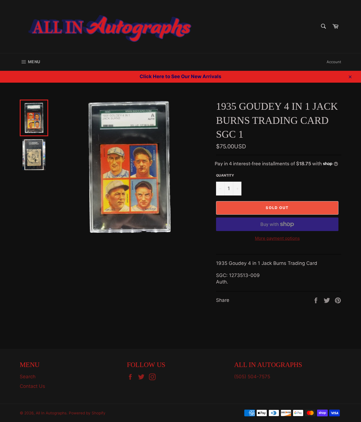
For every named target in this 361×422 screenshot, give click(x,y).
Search (28, 376)
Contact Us (32, 386)
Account (334, 62)
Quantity (225, 175)
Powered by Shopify (87, 413)
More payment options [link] (277, 238)
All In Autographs (51, 413)
